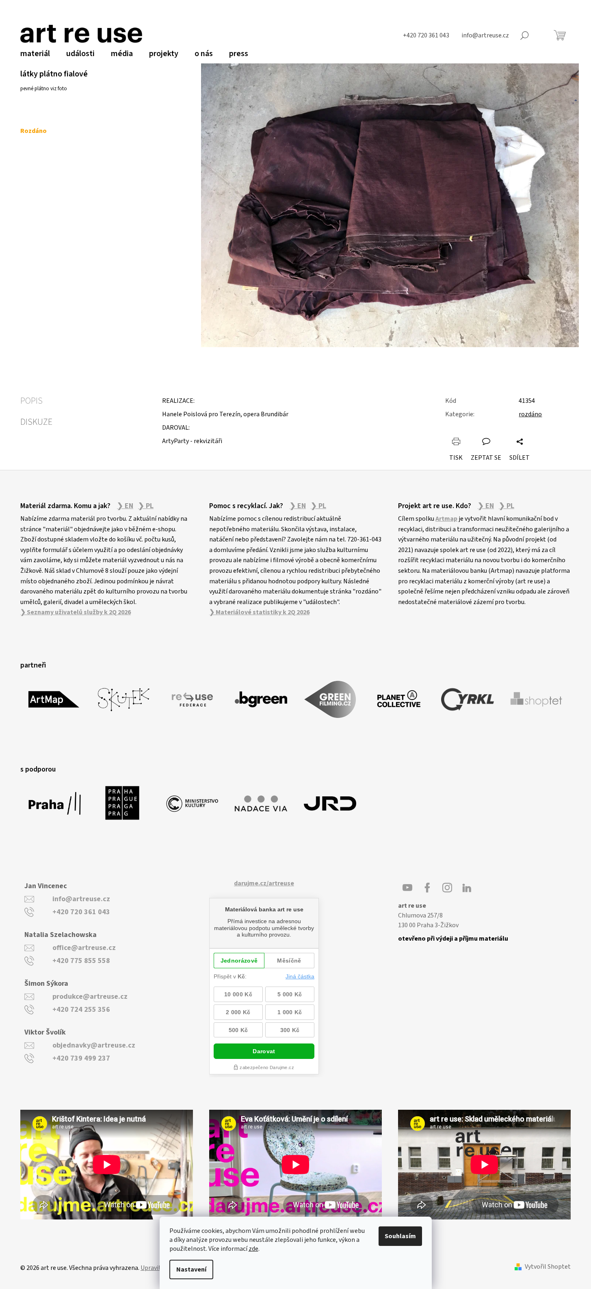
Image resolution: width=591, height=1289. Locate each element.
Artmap (446, 518)
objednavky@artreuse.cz (93, 1045)
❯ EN (125, 506)
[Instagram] (447, 887)
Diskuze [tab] (36, 422)
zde (253, 1248)
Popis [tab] (31, 401)
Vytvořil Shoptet (548, 1266)
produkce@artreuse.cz (90, 996)
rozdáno (530, 414)
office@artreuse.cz (84, 948)
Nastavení (191, 1269)
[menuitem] (35, 53)
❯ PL (146, 506)
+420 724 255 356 (81, 1009)
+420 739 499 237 (81, 1058)
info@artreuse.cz (81, 899)
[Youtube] (407, 887)
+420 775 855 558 (81, 961)
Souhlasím (400, 1236)
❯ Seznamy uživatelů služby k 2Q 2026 (75, 612)
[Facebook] (427, 887)
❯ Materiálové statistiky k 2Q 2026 (259, 612)
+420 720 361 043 (81, 912)
